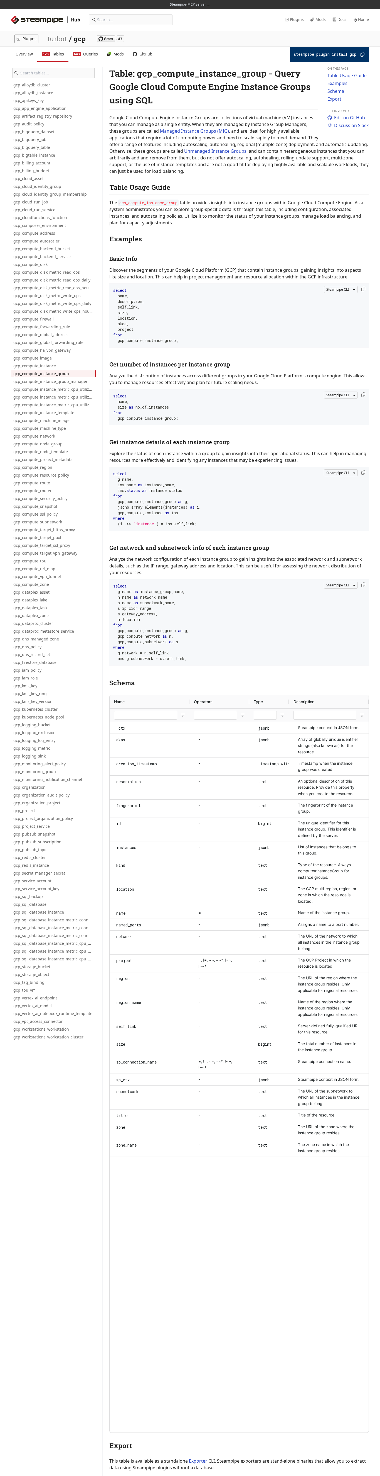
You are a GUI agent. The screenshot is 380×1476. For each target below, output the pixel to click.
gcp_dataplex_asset (31, 592)
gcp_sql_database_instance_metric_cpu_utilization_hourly (54, 959)
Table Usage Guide (347, 75)
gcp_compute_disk (30, 264)
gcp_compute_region (32, 467)
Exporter (198, 1461)
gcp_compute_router (32, 490)
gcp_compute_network (34, 436)
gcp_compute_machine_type (39, 428)
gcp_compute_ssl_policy (35, 514)
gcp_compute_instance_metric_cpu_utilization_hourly (54, 404)
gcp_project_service (31, 826)
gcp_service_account (32, 880)
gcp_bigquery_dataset (34, 131)
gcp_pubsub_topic (30, 849)
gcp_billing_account (31, 163)
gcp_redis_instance (31, 865)
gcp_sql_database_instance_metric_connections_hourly (54, 935)
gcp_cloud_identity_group (37, 186)
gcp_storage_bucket (31, 966)
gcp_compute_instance (34, 365)
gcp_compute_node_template (40, 451)
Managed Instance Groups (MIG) (194, 131)
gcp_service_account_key (36, 888)
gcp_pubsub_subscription (37, 841)
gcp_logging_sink (29, 756)
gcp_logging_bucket (32, 724)
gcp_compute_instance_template (43, 412)
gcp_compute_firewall (33, 319)
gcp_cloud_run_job (30, 202)
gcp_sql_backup (28, 896)
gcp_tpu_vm (24, 990)
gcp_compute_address (34, 233)
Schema (335, 91)
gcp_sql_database (29, 904)
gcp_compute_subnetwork (37, 522)
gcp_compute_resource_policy (41, 475)
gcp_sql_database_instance (38, 912)
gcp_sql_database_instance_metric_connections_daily (54, 927)
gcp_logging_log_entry (34, 740)
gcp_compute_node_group (38, 443)
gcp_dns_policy (27, 646)
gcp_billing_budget (31, 170)
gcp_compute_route (31, 482)
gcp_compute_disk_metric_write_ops (47, 295)
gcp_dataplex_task (30, 607)
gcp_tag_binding (29, 982)
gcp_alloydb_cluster (31, 85)
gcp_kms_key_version (33, 701)
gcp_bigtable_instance (34, 155)
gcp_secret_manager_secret (39, 873)
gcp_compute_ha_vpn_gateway (42, 350)
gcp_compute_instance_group (41, 373)
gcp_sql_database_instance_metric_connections (54, 919)
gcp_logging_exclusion (34, 732)
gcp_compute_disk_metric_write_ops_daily (52, 303)
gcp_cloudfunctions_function (40, 217)
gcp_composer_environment (39, 225)
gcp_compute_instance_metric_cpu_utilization (54, 389)
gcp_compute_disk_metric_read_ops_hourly (53, 287)
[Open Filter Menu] (183, 715)
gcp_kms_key (25, 685)
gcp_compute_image (32, 358)
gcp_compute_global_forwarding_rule (48, 342)
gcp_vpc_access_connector (38, 1021)
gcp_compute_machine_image (41, 420)
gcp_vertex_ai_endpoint (35, 998)
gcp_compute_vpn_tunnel (37, 576)
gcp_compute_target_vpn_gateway (45, 553)
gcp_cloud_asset (28, 178)
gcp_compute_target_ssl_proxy (41, 545)
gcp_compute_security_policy (40, 498)
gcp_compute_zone (31, 584)
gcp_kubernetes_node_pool (38, 717)
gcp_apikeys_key (28, 100)
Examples (337, 83)
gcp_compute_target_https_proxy (44, 529)
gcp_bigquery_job (29, 139)
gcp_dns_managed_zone (36, 639)
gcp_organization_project (36, 802)
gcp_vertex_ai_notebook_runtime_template (52, 1013)
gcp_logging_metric (31, 748)
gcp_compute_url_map (34, 568)
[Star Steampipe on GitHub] (110, 38)
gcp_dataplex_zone (31, 615)
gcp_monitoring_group (34, 771)
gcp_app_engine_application (39, 108)
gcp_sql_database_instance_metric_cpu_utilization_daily (54, 951)
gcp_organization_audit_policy (41, 795)
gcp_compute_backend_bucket (41, 248)
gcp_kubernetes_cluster (35, 709)
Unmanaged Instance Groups (215, 151)
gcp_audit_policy (28, 124)
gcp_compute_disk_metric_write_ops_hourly (53, 311)
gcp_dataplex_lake (30, 600)
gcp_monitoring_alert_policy (39, 763)
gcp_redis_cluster (29, 857)
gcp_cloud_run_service (34, 209)
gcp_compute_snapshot (35, 506)
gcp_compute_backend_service (42, 256)
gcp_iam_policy (27, 670)
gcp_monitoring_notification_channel (47, 779)
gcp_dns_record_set (31, 654)
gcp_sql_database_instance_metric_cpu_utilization (54, 943)
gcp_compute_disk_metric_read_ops (46, 272)
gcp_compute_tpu (29, 561)
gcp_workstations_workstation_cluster (48, 1037)
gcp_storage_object (31, 974)
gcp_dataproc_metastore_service (43, 631)
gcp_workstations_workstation (41, 1029)
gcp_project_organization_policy (43, 818)
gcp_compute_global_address (40, 334)
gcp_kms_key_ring (30, 693)
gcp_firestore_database (34, 662)
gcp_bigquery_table (31, 147)
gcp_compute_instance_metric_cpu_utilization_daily (54, 397)
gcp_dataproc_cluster (33, 623)
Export (334, 99)
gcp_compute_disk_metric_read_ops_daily (51, 280)
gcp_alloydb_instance (33, 92)
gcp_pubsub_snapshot (34, 834)
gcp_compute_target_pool (37, 537)
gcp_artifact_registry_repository (42, 116)
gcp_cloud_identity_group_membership (50, 194)
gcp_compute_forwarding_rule (41, 326)
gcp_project (24, 810)
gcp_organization (29, 787)
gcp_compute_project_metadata (43, 459)
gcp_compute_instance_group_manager (50, 381)
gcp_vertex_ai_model (32, 1005)
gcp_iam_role (25, 678)
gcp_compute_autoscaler (36, 241)
